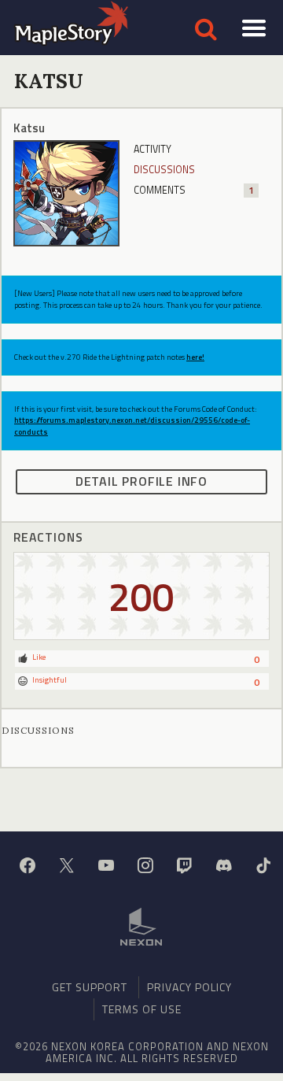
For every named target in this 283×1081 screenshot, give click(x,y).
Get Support (89, 987)
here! (195, 357)
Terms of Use (142, 1009)
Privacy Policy (189, 987)
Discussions (164, 169)
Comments (194, 190)
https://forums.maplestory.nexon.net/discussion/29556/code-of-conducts (132, 425)
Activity (152, 149)
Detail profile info (141, 481)
